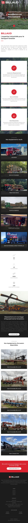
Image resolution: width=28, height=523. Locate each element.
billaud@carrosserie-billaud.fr (15, 505)
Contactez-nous (13, 468)
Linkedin (7, 512)
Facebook (20, 513)
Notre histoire (14, 334)
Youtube (20, 512)
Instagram (7, 513)
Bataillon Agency (17, 520)
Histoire (14, 493)
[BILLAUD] (10, 2)
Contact (14, 494)
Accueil (14, 490)
